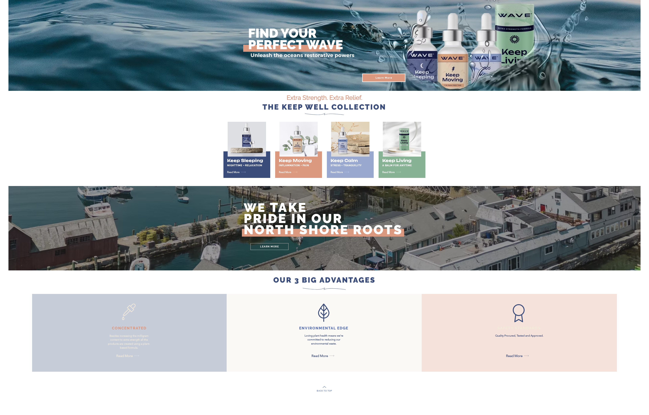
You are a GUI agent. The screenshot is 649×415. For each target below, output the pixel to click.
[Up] (324, 387)
